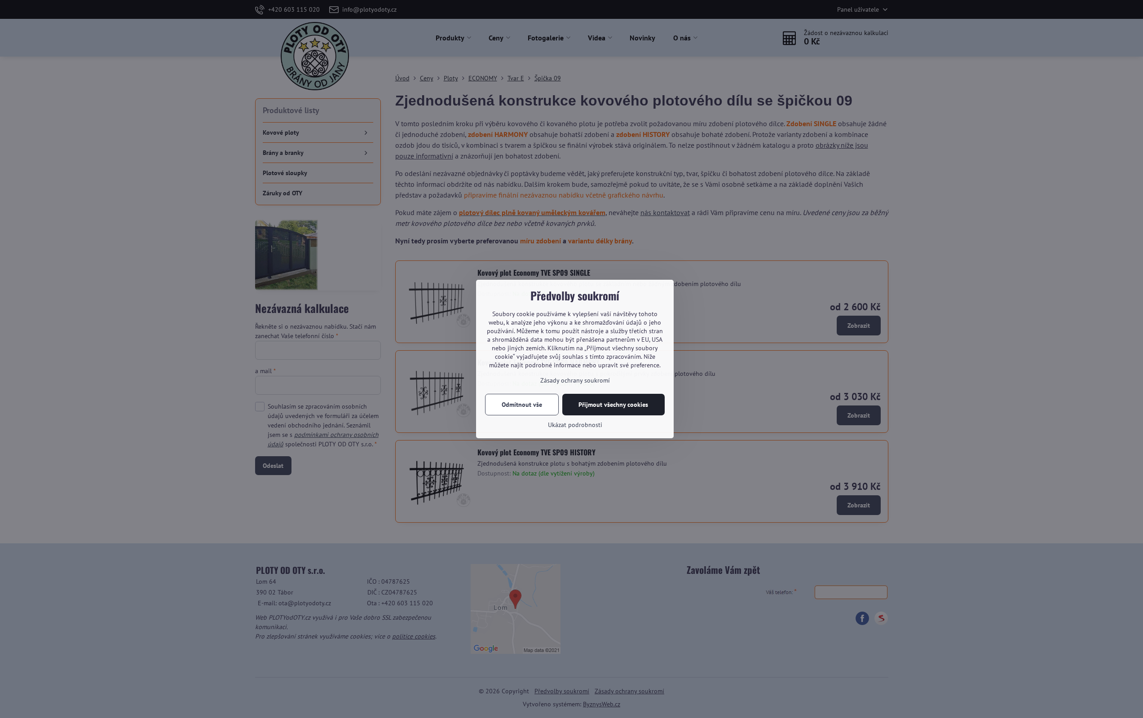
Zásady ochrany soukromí (575, 380)
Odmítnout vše (522, 405)
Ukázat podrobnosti (575, 425)
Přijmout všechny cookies (613, 405)
